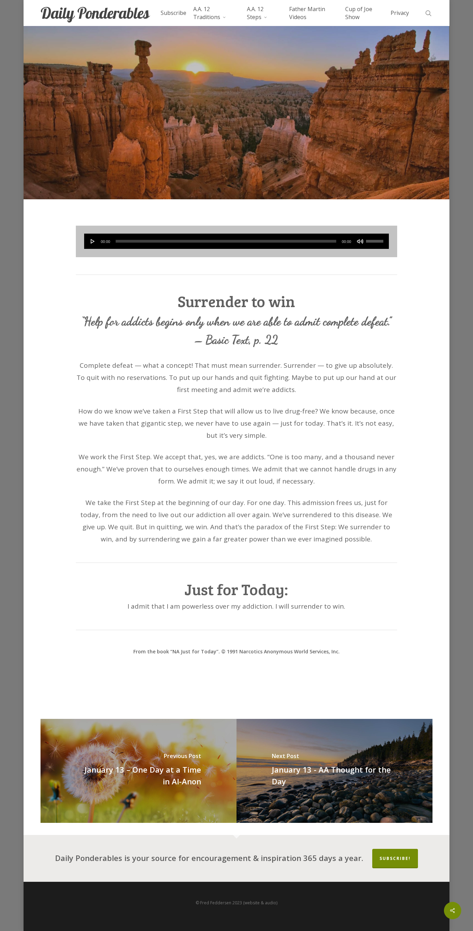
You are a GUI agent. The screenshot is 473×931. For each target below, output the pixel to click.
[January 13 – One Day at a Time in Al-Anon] (139, 771)
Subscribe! (395, 858)
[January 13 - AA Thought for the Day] (334, 771)
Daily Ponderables (95, 13)
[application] (236, 241)
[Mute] (360, 241)
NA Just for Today (236, 137)
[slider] (375, 238)
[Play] (93, 241)
